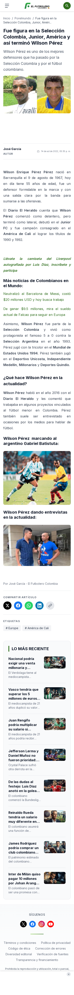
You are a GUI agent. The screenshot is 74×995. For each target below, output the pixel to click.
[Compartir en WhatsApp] (29, 605)
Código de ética (19, 948)
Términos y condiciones (20, 942)
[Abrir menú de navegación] (7, 5)
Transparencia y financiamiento (37, 960)
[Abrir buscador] (67, 5)
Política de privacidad (56, 942)
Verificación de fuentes (52, 954)
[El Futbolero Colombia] (37, 5)
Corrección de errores (50, 948)
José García (12, 149)
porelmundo (23, 18)
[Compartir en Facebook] (18, 605)
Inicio (6, 18)
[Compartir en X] (7, 605)
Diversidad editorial (19, 954)
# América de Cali (37, 628)
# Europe (12, 628)
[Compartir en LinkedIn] (39, 605)
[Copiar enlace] (50, 605)
